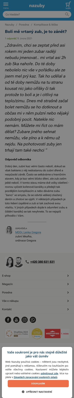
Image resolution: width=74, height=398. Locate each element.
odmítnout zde (49, 373)
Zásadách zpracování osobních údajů (35, 377)
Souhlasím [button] (38, 383)
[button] (37, 392)
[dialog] (37, 372)
